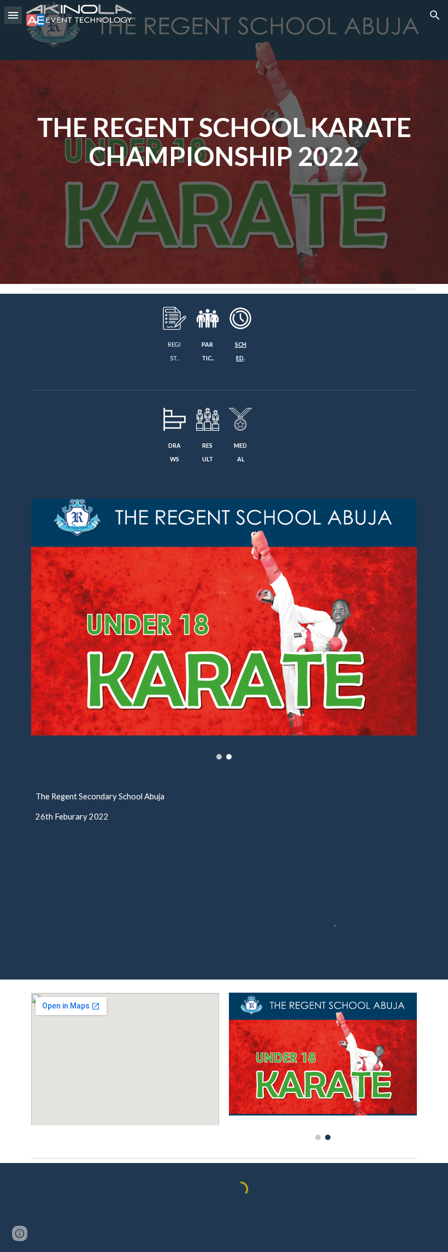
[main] (224, 142)
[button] (13, 15)
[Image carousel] (224, 629)
